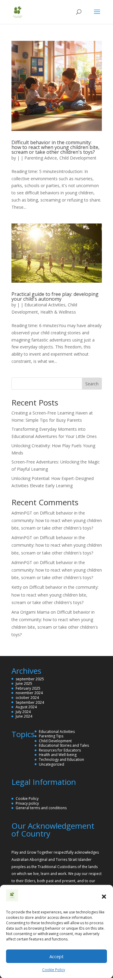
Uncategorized (51, 764)
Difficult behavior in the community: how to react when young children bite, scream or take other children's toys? (55, 147)
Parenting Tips (51, 736)
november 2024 (29, 692)
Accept (56, 956)
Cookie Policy (53, 969)
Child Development (77, 158)
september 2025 (30, 679)
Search (92, 384)
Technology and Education (61, 759)
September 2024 (30, 702)
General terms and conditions (41, 807)
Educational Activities (44, 305)
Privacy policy (27, 803)
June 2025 (24, 683)
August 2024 (26, 706)
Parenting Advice (40, 158)
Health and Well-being (58, 754)
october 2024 (27, 697)
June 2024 (24, 716)
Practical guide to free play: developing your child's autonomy (55, 296)
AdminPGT (21, 513)
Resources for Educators (60, 750)
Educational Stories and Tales (64, 745)
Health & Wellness (58, 312)
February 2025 (28, 688)
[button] (104, 897)
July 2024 (23, 711)
